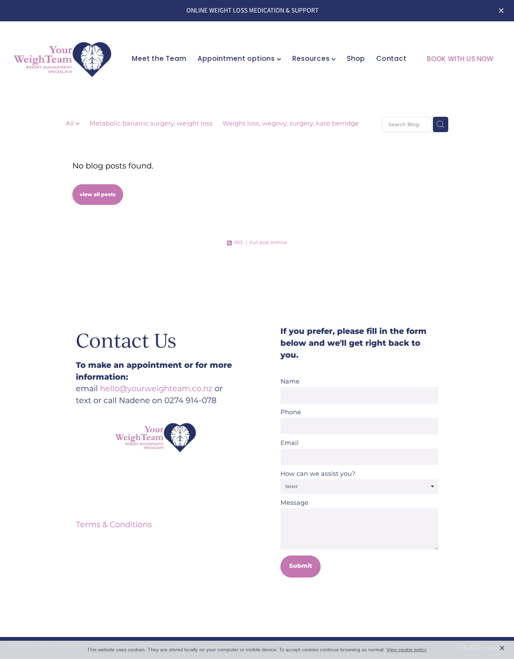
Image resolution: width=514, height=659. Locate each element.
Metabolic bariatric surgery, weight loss (151, 124)
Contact (391, 59)
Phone (290, 412)
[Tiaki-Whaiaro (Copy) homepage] (62, 59)
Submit (300, 566)
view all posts (98, 195)
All (71, 124)
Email (289, 443)
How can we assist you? (317, 474)
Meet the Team (159, 59)
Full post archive (268, 242)
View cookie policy (406, 649)
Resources (312, 59)
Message (294, 503)
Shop (356, 59)
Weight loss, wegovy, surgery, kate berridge (290, 124)
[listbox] (359, 486)
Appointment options (237, 59)
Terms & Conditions (114, 524)
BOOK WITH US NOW (460, 59)
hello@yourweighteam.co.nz (156, 388)
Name (290, 382)
